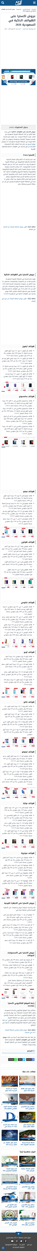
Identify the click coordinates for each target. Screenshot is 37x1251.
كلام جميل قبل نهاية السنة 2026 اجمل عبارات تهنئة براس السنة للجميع (27, 1092)
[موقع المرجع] (18, 3)
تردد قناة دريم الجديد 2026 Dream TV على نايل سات (10, 1127)
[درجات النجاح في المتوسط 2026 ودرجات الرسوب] (10, 1179)
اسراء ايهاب (25, 29)
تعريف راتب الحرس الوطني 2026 (11, 1224)
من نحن (29, 1244)
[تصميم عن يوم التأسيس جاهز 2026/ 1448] (27, 1215)
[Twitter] (21, 1241)
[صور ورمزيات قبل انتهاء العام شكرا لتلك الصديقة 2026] (27, 1117)
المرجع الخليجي (26, 9)
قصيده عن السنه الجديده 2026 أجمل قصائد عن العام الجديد (10, 1091)
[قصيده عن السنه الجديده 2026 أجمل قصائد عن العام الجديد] (10, 1081)
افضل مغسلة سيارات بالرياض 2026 (27, 1170)
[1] (4, 293)
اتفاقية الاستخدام (18, 1247)
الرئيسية (34, 9)
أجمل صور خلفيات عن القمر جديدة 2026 (10, 1144)
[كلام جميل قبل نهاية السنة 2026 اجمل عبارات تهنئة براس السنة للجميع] (27, 1081)
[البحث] (3, 2)
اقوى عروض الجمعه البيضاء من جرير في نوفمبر (18, 299)
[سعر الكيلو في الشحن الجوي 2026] (10, 1197)
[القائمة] (34, 2)
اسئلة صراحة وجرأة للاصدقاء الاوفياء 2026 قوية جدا (27, 1145)
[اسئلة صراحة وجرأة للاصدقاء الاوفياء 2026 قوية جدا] (27, 1135)
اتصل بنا (22, 1244)
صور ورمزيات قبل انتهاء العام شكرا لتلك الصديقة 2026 (28, 1127)
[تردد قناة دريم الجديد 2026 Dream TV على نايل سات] (10, 1117)
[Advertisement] (18, 49)
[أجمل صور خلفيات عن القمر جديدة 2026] (10, 1135)
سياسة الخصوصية (11, 1244)
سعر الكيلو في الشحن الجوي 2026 (11, 1206)
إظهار (11, 127)
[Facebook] (25, 1241)
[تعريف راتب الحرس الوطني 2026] (10, 1215)
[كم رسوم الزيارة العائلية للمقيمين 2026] (10, 1161)
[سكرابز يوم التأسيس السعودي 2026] (27, 1099)
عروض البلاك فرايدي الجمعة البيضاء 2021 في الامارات (20, 1031)
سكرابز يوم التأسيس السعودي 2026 (27, 1108)
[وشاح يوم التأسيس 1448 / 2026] (27, 1179)
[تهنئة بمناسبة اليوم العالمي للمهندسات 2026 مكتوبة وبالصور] (10, 1099)
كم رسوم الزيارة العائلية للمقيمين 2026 (10, 1170)
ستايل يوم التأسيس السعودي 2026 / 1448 (27, 1206)
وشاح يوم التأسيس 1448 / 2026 (28, 1188)
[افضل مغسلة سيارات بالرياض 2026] (27, 1161)
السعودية (18, 9)
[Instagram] (16, 1241)
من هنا (5, 1020)
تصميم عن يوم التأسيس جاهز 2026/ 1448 (28, 1225)
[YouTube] (12, 1241)
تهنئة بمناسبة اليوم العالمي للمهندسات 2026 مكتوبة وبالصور (10, 1109)
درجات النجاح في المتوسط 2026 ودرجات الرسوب (10, 1189)
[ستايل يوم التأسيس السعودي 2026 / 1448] (27, 1197)
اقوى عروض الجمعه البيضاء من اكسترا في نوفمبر (19, 228)
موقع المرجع (31, 144)
